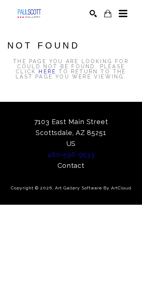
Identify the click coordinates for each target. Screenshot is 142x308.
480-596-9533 (71, 154)
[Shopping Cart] (107, 13)
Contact (71, 165)
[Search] (93, 13)
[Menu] (123, 13)
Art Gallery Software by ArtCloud (93, 187)
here (47, 71)
